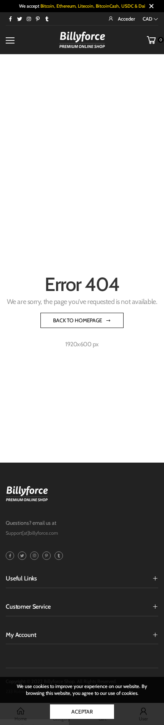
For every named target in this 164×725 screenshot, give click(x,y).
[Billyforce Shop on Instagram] (28, 18)
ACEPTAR (82, 711)
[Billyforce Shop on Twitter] (19, 18)
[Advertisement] (82, 140)
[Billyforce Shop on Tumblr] (47, 18)
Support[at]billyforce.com (32, 533)
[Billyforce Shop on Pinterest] (37, 18)
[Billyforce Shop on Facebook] (10, 18)
